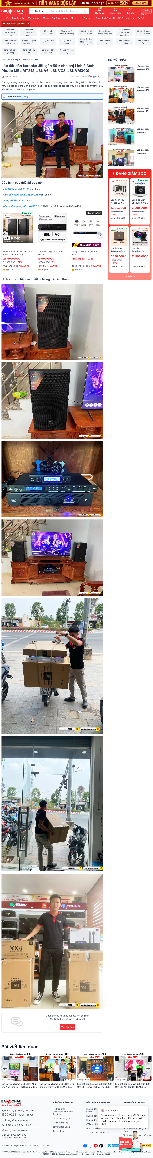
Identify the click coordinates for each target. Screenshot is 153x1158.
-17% (19, 262)
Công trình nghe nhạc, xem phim (143, 32)
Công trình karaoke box (48, 32)
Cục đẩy (56, 18)
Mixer (73, 18)
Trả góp (130, 13)
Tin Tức (141, 18)
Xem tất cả (129, 276)
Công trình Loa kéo (105, 41)
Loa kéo (5, 18)
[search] (85, 11)
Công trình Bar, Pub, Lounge (48, 41)
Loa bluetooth (86, 18)
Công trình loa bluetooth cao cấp (86, 41)
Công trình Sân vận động (10, 51)
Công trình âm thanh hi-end (10, 41)
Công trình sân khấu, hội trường (67, 32)
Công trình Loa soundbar (124, 41)
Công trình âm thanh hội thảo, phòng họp (124, 32)
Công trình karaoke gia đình (10, 32)
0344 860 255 (8, 1124)
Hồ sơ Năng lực (60, 1122)
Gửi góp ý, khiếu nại (96, 1124)
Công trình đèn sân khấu (48, 51)
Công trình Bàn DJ (143, 41)
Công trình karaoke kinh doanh (29, 32)
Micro (46, 18)
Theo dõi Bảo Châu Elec (77, 76)
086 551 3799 (19, 1137)
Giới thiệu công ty (61, 1118)
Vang (65, 18)
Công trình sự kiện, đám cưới (86, 32)
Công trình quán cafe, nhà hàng (29, 41)
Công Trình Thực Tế (105, 18)
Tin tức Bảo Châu (61, 1127)
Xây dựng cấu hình (16, 23)
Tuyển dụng (59, 1131)
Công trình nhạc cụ (67, 51)
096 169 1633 (19, 1134)
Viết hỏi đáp (67, 1027)
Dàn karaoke (33, 18)
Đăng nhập (115, 13)
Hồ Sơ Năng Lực (126, 18)
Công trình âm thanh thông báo (105, 32)
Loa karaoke (18, 18)
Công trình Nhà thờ (29, 51)
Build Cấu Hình (93, 1128)
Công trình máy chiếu (67, 41)
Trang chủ (5, 60)
